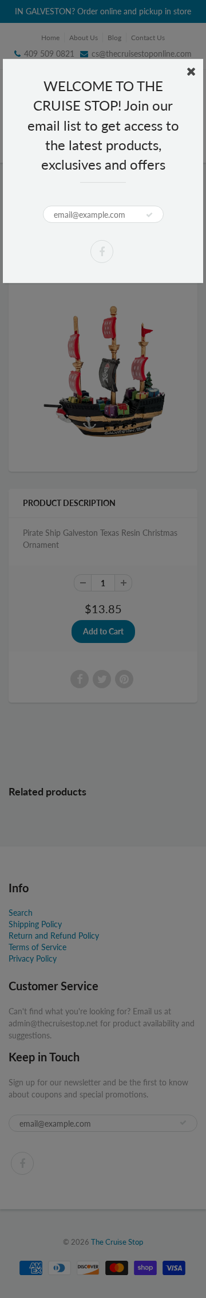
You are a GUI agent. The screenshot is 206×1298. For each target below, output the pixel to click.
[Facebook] (101, 251)
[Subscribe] (149, 215)
